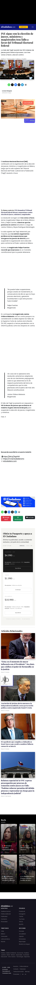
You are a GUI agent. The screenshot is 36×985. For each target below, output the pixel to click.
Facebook (22, 911)
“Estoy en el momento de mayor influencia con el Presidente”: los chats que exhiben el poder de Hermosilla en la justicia (17, 665)
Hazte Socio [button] (23, 27)
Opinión (21, 936)
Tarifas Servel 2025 (18, 971)
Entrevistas (22, 939)
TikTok (21, 921)
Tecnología (19, 957)
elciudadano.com (10, 461)
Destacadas (11, 59)
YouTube (31, 517)
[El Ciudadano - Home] (8, 27)
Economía (20, 953)
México (18, 59)
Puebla (24, 59)
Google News (6, 518)
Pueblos (26, 953)
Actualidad (22, 934)
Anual (29, 545)
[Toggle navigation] (32, 27)
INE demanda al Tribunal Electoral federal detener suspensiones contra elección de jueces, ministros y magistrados (16, 212)
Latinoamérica (5, 939)
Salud (8, 955)
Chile (2, 931)
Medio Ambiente (11, 953)
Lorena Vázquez (7, 91)
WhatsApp (18, 519)
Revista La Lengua (24, 944)
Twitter (21, 916)
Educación (4, 957)
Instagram (22, 914)
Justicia (3, 955)
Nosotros (15, 966)
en (25, 974)
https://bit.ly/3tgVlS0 (11, 457)
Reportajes (22, 941)
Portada (21, 931)
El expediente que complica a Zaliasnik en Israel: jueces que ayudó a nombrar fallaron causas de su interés (17, 744)
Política (3, 59)
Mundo (3, 941)
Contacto (4, 919)
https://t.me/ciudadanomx (13, 459)
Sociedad (26, 955)
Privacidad (4, 921)
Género (13, 955)
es (22, 974)
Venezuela (4, 936)
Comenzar (18, 589)
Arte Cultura (11, 957)
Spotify (21, 924)
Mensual (22, 545)
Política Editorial (6, 914)
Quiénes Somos (6, 911)
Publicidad (4, 916)
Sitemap (27, 971)
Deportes (27, 957)
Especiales (19, 955)
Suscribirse (18, 568)
